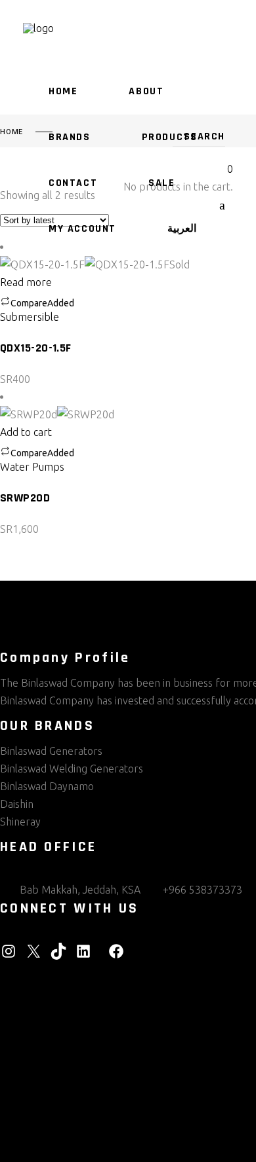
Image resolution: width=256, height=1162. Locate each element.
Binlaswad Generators (51, 751)
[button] (31, 432)
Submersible (29, 317)
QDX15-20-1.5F (36, 347)
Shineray (20, 821)
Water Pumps (32, 467)
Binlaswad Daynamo (47, 786)
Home (11, 132)
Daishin (16, 804)
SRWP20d (25, 497)
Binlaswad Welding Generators (71, 768)
